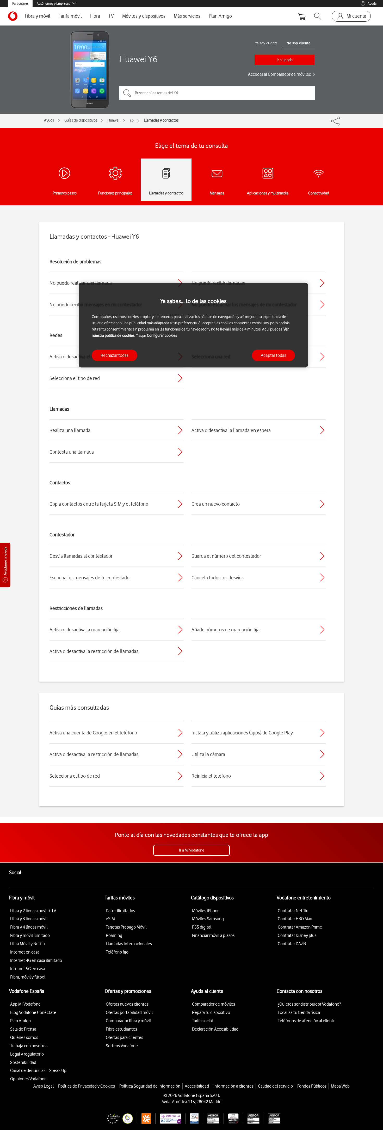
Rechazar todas (114, 355)
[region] (193, 325)
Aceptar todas (273, 355)
